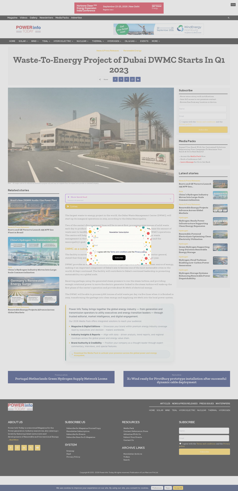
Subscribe (119, 257)
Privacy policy (140, 252)
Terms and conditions (119, 252)
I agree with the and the (121, 252)
